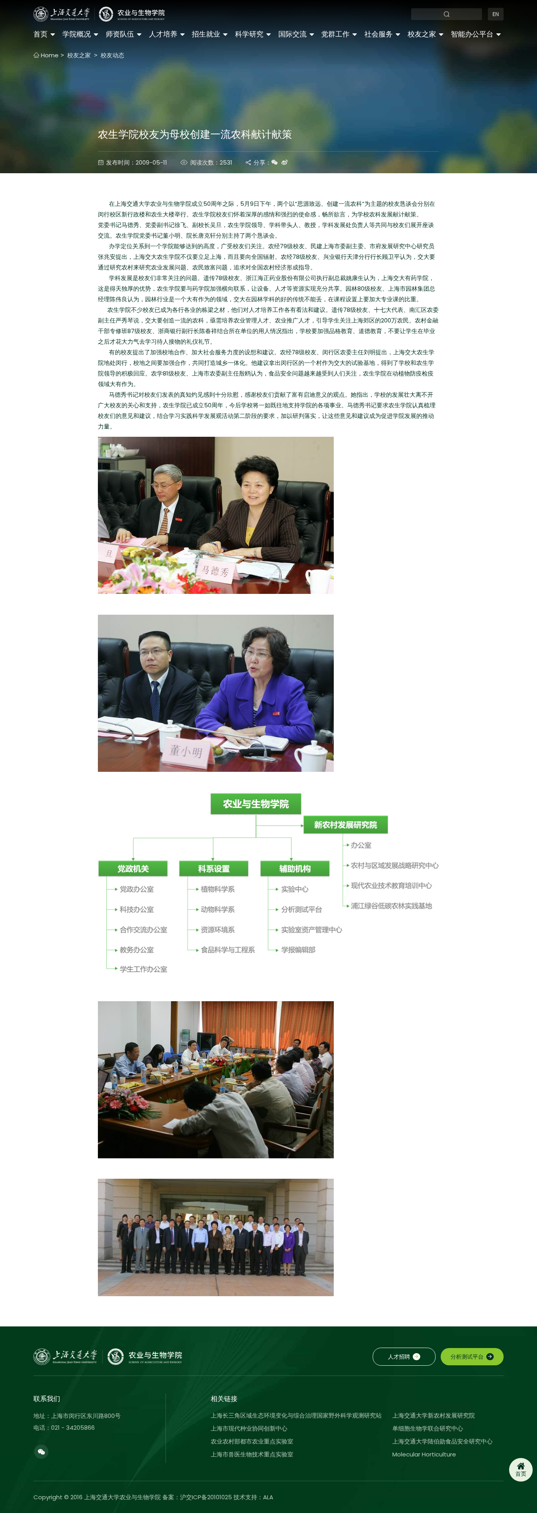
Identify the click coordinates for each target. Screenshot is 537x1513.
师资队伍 (120, 34)
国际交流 (292, 34)
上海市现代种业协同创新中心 (249, 1428)
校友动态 (112, 55)
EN (496, 14)
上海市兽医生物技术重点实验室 (252, 1454)
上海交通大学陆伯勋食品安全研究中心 (442, 1441)
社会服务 (378, 34)
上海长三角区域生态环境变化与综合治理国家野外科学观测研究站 (296, 1415)
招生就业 (206, 34)
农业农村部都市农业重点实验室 (252, 1441)
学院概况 (77, 34)
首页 (40, 34)
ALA (268, 1497)
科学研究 (249, 34)
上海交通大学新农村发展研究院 (433, 1415)
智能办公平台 (472, 34)
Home (49, 55)
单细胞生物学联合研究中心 (427, 1428)
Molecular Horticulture (424, 1454)
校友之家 (422, 34)
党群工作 (335, 34)
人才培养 (163, 34)
